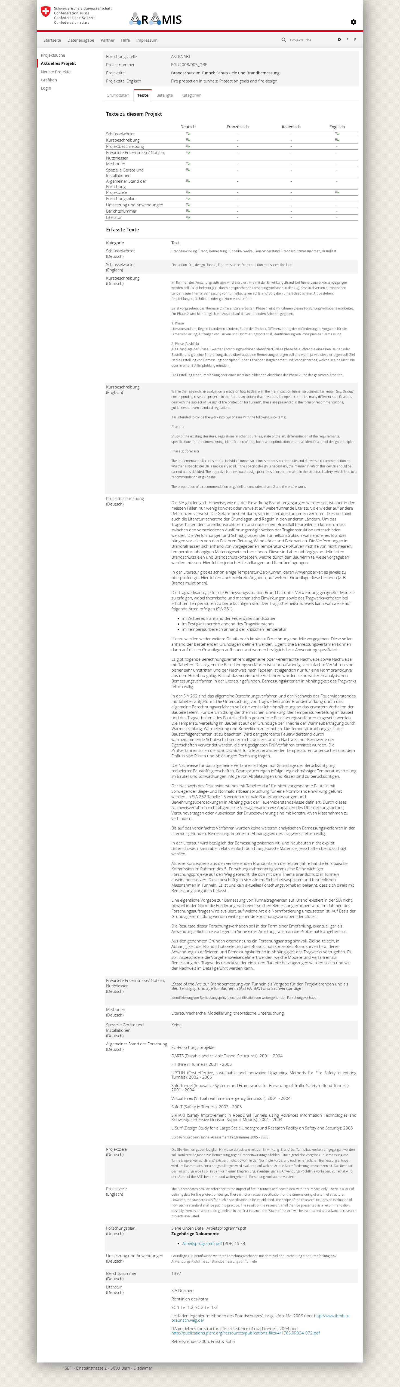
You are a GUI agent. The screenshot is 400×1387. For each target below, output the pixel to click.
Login (46, 88)
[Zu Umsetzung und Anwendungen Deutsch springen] (188, 205)
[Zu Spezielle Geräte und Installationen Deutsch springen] (188, 170)
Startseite (52, 40)
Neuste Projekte (55, 71)
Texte (143, 95)
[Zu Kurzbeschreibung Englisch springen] (337, 140)
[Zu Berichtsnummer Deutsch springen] (188, 211)
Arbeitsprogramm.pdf (202, 1243)
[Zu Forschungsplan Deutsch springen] (188, 199)
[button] (353, 22)
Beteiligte (164, 95)
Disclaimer (143, 1368)
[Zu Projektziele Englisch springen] (337, 192)
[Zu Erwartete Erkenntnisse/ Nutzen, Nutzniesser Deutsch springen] (188, 153)
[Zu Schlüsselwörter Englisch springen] (337, 134)
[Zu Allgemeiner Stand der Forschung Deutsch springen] (188, 181)
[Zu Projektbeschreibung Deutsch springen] (188, 146)
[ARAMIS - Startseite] (111, 22)
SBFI (69, 1368)
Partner (108, 40)
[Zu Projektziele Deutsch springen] (188, 192)
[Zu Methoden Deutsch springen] (188, 164)
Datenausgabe (80, 40)
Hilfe (125, 40)
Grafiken (49, 79)
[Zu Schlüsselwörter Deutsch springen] (188, 134)
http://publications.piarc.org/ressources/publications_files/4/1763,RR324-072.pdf (245, 1333)
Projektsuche (53, 55)
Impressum (147, 40)
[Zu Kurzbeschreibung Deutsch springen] (188, 140)
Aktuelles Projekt (58, 63)
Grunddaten (118, 95)
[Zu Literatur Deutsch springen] (188, 218)
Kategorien (191, 95)
